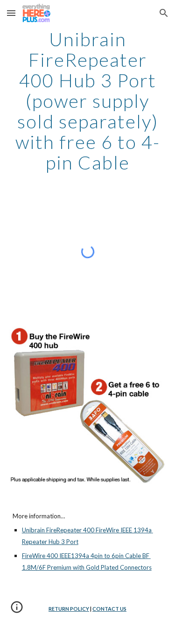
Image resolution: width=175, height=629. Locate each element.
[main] (88, 101)
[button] (11, 13)
